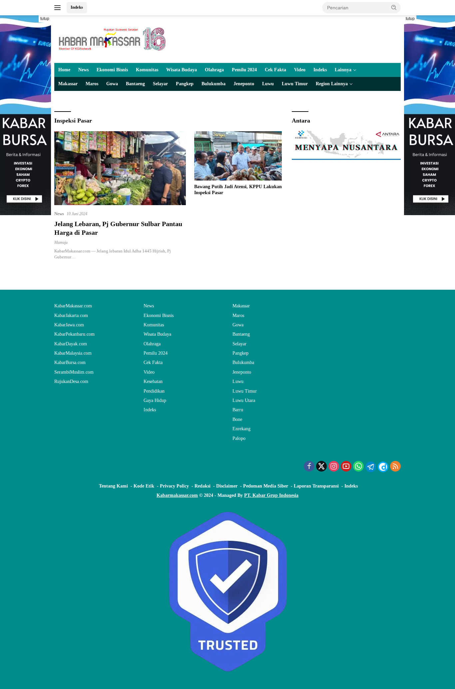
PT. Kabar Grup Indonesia (271, 495)
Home (64, 69)
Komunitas (147, 69)
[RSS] (395, 467)
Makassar (68, 83)
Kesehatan (153, 381)
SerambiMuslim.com (74, 372)
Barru (237, 409)
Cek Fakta (275, 69)
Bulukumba (214, 83)
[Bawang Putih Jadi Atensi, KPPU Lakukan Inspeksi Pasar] (238, 155)
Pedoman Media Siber (265, 486)
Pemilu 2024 (244, 69)
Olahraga (214, 69)
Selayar (160, 83)
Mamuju (61, 242)
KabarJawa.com (69, 324)
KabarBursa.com (70, 362)
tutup (44, 18)
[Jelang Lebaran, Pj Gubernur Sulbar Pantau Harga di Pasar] (120, 168)
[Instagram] (333, 467)
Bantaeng (135, 83)
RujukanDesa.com (71, 381)
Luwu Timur (295, 83)
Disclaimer (226, 486)
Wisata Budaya (181, 69)
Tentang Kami (113, 486)
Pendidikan (154, 391)
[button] (394, 7)
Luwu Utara (243, 400)
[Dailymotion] (383, 467)
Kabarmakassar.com (177, 495)
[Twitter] (321, 467)
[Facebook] (309, 467)
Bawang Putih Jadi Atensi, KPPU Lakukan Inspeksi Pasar (238, 189)
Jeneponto (243, 83)
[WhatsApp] (358, 467)
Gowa (112, 83)
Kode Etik (144, 486)
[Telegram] (370, 467)
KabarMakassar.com (73, 305)
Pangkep (185, 83)
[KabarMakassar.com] (112, 38)
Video (299, 69)
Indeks (77, 7)
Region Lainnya (332, 83)
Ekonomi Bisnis (112, 69)
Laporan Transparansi (316, 486)
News (83, 69)
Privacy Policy (174, 486)
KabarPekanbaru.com (74, 334)
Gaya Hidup (155, 400)
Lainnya (343, 69)
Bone (237, 419)
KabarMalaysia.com (73, 353)
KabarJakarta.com (71, 315)
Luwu (268, 83)
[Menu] (58, 7)
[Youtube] (346, 467)
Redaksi (203, 486)
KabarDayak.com (70, 343)
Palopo (238, 438)
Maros (92, 83)
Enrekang (241, 428)
